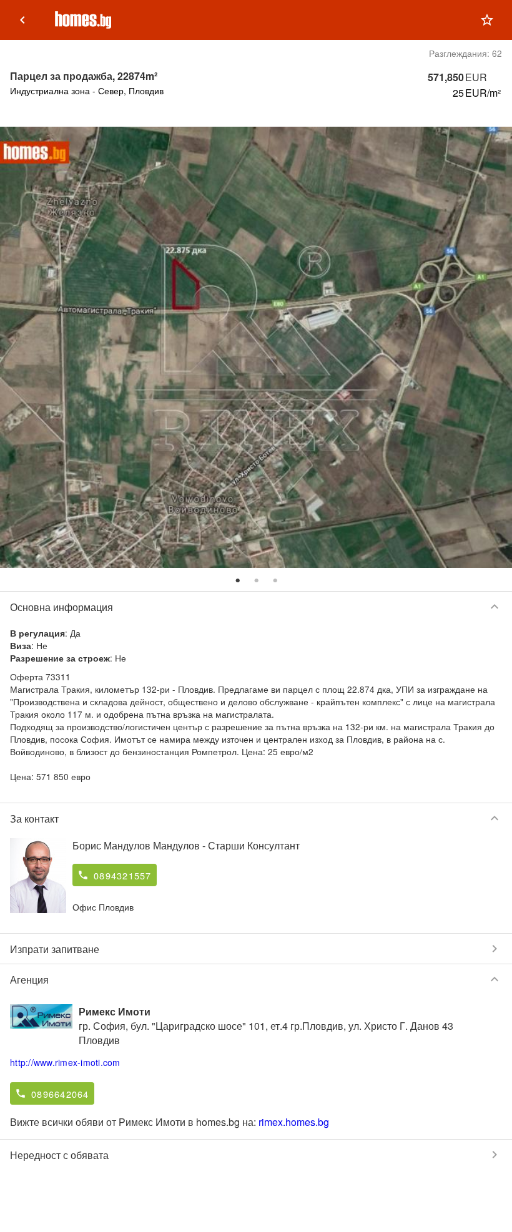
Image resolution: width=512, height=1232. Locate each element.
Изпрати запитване (256, 948)
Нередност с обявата (256, 1154)
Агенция (256, 979)
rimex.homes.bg (293, 1122)
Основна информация (256, 606)
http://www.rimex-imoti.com (65, 1062)
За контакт (256, 818)
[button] (487, 20)
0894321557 (123, 875)
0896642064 (60, 1093)
